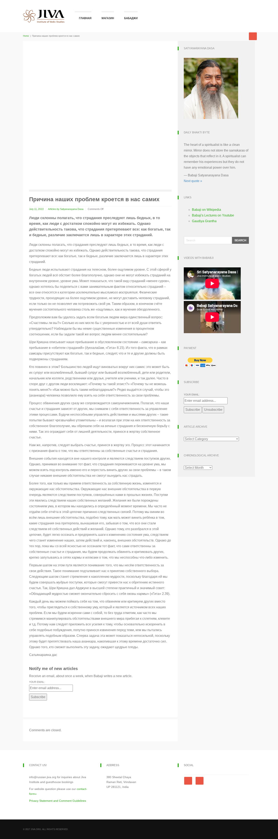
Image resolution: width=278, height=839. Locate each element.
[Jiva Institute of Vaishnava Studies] (44, 12)
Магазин (108, 18)
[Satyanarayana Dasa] (211, 88)
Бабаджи (131, 18)
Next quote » (193, 181)
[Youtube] (199, 781)
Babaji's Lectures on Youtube (213, 215)
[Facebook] (189, 781)
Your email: (37, 682)
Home (26, 36)
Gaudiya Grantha (204, 221)
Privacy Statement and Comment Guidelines (57, 800)
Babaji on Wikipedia (206, 209)
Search (240, 240)
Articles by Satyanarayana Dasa (65, 209)
